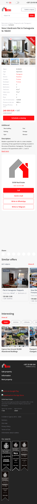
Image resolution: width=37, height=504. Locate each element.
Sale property (7, 372)
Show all (31, 264)
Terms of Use (6, 429)
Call (18, 190)
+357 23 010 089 (18, 186)
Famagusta (27, 23)
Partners (4, 420)
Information (6, 375)
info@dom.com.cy (30, 366)
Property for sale (18, 23)
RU (7, 2)
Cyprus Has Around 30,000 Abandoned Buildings (12, 350)
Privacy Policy (6, 426)
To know (18, 79)
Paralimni (19, 77)
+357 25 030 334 (29, 364)
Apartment (4, 25)
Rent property (7, 379)
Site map (4, 423)
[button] (33, 47)
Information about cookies (10, 433)
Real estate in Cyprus (7, 23)
